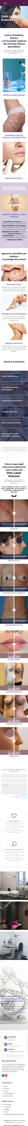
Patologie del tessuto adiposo (14, 314)
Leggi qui (22, 1125)
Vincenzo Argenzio (9, 1093)
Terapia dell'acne (9, 411)
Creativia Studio (18, 1122)
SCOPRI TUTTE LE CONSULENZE (14, 449)
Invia (23, 797)
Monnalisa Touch (14, 284)
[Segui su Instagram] (6, 1075)
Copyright (6, 1109)
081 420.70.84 (11, 1039)
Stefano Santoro (8, 1096)
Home (5, 1086)
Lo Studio (6, 1088)
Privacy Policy (7, 1104)
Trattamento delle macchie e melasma (10, 435)
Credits (6, 1112)
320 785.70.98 (11, 1040)
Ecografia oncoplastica (12, 400)
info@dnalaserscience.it (14, 1046)
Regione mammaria (14, 343)
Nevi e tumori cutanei (11, 423)
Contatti (6, 1091)
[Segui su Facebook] (3, 1075)
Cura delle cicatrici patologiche (9, 388)
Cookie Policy (7, 1107)
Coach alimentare (9, 376)
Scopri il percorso (14, 244)
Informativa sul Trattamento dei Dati (14, 1114)
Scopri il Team (7, 1019)
